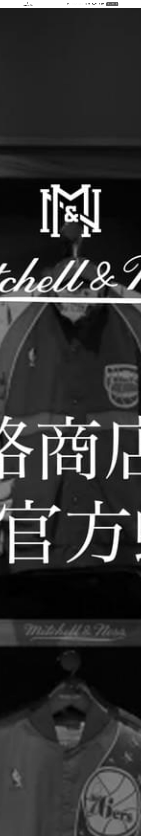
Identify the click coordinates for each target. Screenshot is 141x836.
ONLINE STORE (112, 4)
